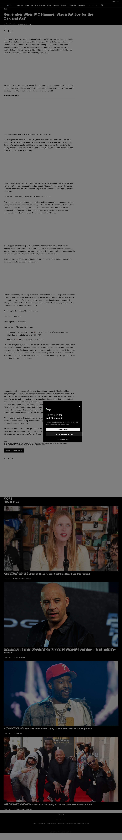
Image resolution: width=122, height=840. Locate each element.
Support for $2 (63, 429)
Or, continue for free (63, 439)
